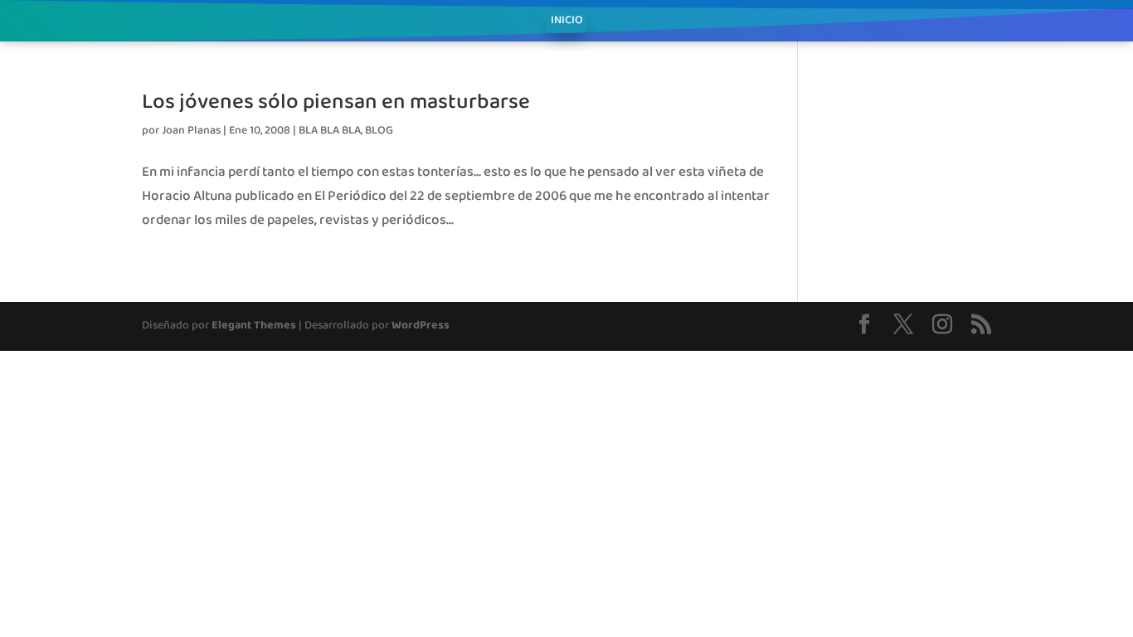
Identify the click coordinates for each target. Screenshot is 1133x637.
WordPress (420, 325)
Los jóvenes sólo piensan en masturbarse (336, 100)
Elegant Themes (254, 325)
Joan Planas (191, 130)
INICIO (567, 22)
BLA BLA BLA (330, 130)
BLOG (379, 130)
